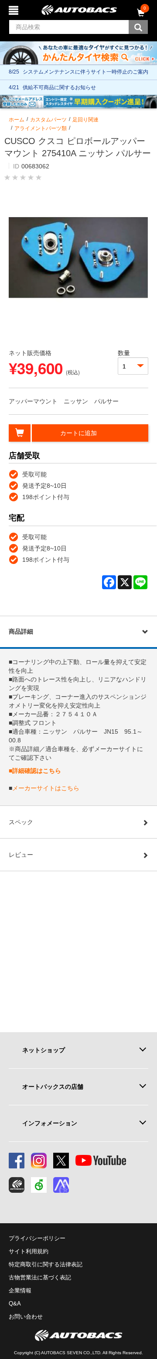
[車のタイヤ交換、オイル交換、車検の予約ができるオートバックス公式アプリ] (16, 1185)
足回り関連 (85, 120)
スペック (21, 822)
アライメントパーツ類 (40, 128)
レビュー (21, 854)
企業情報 (20, 1290)
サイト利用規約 (28, 1251)
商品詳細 (21, 631)
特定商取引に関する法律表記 (45, 1264)
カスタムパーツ (48, 120)
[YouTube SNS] (100, 1160)
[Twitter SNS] (61, 1160)
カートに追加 (78, 433)
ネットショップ (43, 1050)
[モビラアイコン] (61, 1185)
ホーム (16, 120)
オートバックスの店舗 (52, 1086)
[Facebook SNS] (16, 1160)
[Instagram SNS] (39, 1160)
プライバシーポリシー (37, 1238)
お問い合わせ (26, 1316)
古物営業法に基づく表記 (40, 1277)
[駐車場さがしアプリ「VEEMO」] (39, 1185)
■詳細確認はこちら (35, 770)
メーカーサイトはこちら (45, 788)
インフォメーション (49, 1123)
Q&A (15, 1303)
